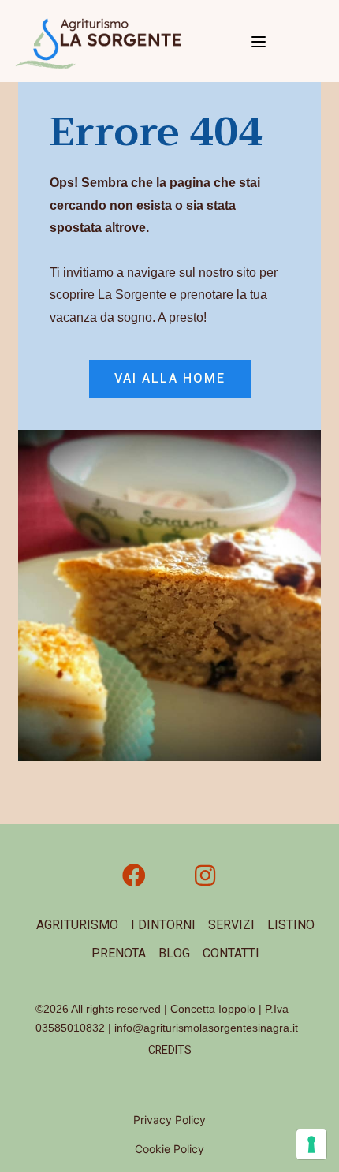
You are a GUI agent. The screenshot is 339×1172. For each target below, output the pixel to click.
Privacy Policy (169, 1119)
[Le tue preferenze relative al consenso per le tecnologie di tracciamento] (311, 1144)
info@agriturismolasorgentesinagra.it (206, 1027)
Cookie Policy (169, 1148)
